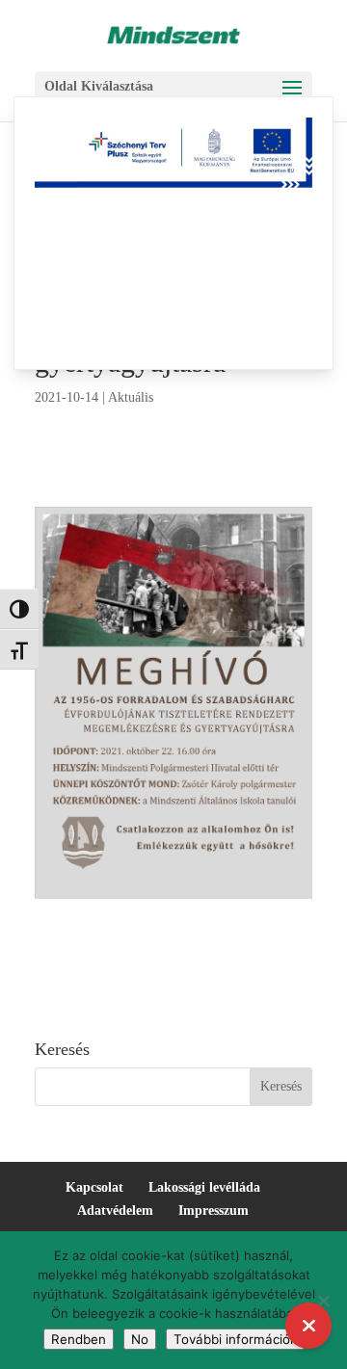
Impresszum (213, 1210)
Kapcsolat (94, 1187)
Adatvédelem (115, 1210)
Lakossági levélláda (204, 1187)
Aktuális (130, 397)
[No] (323, 1300)
